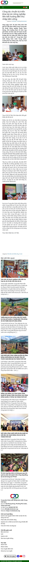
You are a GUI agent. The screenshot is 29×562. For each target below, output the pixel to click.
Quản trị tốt (4, 536)
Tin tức (20, 254)
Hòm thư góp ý (11, 556)
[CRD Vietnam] (4, 3)
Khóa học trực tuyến (6, 551)
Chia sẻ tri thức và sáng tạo (8, 526)
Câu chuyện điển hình (7, 549)
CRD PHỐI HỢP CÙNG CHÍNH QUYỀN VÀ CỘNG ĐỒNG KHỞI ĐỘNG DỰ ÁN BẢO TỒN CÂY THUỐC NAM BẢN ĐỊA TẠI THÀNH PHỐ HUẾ (14, 357)
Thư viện (3, 543)
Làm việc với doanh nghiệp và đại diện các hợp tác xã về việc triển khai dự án (13, 280)
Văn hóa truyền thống (7, 538)
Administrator (24, 21)
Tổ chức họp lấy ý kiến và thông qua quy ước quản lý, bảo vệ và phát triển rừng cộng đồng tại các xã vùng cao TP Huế (14, 474)
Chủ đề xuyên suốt (6, 530)
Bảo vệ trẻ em (5, 532)
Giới (2, 534)
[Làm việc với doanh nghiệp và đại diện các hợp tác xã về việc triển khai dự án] (14, 269)
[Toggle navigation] (3, 7)
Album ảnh (4, 544)
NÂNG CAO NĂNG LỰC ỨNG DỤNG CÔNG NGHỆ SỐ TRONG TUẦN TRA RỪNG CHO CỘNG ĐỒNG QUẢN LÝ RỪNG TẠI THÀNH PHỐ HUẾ (14, 395)
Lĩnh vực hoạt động (6, 514)
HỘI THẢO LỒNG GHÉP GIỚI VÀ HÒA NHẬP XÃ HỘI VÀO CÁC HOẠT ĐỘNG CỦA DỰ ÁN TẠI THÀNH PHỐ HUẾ (14, 435)
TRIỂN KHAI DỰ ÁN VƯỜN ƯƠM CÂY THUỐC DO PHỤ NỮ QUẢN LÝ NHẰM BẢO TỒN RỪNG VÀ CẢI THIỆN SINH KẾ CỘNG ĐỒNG (14, 319)
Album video (4, 546)
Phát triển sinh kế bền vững (13, 254)
